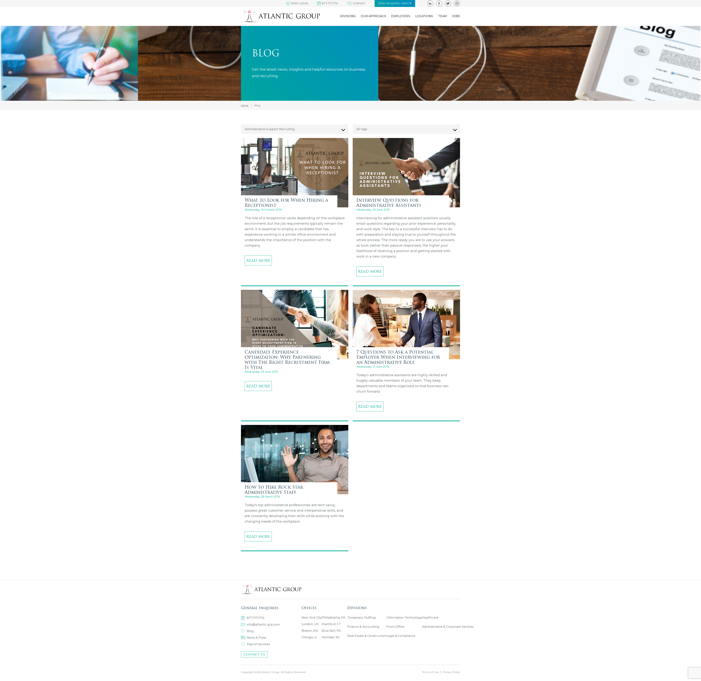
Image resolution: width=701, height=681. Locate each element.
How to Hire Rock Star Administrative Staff (274, 489)
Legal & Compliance (400, 636)
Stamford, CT (331, 624)
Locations (424, 16)
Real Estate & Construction (366, 636)
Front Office (395, 626)
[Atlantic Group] (280, 16)
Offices (309, 607)
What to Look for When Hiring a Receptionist (286, 202)
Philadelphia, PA (333, 617)
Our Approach (373, 16)
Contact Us (254, 654)
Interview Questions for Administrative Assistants (388, 202)
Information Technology (404, 617)
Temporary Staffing (361, 617)
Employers (400, 16)
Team (442, 16)
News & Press (256, 637)
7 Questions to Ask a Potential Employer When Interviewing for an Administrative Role (398, 357)
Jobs (456, 16)
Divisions (348, 16)
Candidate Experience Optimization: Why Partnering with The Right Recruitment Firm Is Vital (287, 359)
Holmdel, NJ (331, 637)
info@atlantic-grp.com (263, 624)
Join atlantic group (394, 3)
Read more (258, 260)
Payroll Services (258, 644)
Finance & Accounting (363, 626)
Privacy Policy (451, 672)
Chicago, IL (309, 637)
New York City (312, 617)
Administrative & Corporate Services (448, 626)
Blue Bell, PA (331, 630)
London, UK (310, 624)
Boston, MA (310, 630)
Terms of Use (430, 672)
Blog (250, 631)
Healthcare (430, 617)
